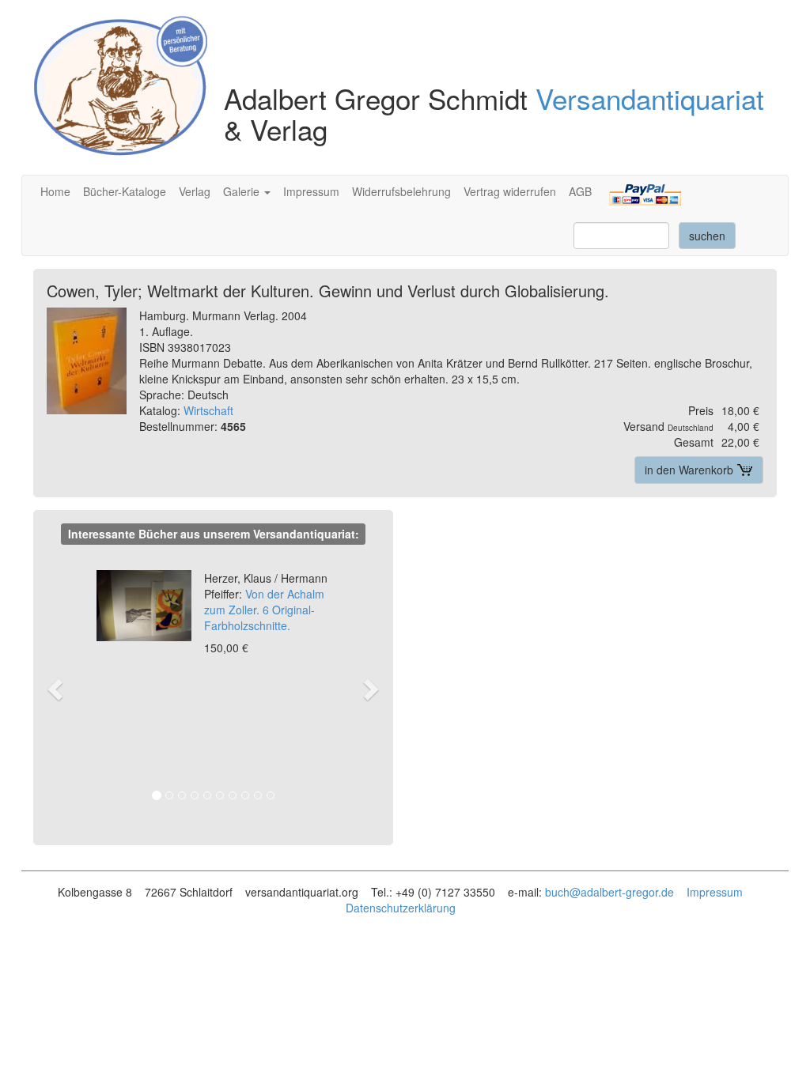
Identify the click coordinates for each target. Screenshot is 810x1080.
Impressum (311, 191)
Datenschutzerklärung (401, 908)
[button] (62, 688)
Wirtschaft (208, 410)
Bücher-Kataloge (124, 191)
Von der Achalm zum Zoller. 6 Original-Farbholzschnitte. (265, 601)
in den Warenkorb (690, 470)
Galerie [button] (243, 191)
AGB (580, 191)
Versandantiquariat (650, 98)
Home (55, 191)
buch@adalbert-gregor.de (609, 892)
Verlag (194, 191)
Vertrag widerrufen (510, 191)
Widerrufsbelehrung (401, 191)
